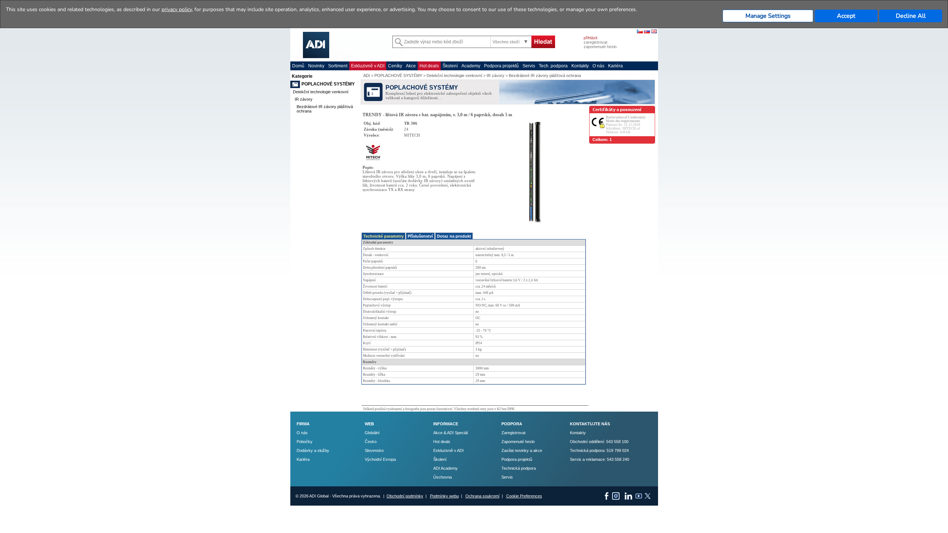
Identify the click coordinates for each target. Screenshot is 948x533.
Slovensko (374, 450)
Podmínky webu (444, 496)
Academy (470, 65)
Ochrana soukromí (482, 496)
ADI (366, 75)
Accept (846, 16)
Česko (371, 441)
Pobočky (305, 441)
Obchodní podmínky (405, 496)
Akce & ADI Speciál (450, 432)
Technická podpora (518, 468)
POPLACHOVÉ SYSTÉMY (328, 84)
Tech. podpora (553, 65)
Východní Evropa (380, 459)
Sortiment (337, 65)
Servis (529, 65)
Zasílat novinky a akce (521, 450)
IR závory (304, 99)
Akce (411, 65)
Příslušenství (420, 236)
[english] (654, 32)
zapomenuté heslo (600, 46)
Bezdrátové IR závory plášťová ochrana (545, 75)
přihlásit (590, 38)
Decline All (911, 16)
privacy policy (176, 9)
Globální (372, 432)
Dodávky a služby (313, 450)
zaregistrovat (595, 42)
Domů (298, 65)
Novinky (316, 65)
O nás (598, 65)
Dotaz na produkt (454, 236)
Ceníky (395, 65)
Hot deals (429, 65)
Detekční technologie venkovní (320, 92)
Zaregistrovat (513, 432)
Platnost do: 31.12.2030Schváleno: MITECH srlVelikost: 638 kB (626, 124)
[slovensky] (647, 32)
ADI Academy (445, 468)
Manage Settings (768, 16)
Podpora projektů (501, 65)
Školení (450, 65)
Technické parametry (383, 236)
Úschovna (442, 477)
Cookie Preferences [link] (524, 496)
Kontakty (580, 65)
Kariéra (615, 65)
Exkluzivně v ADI (367, 65)
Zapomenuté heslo (518, 441)
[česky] (640, 32)
